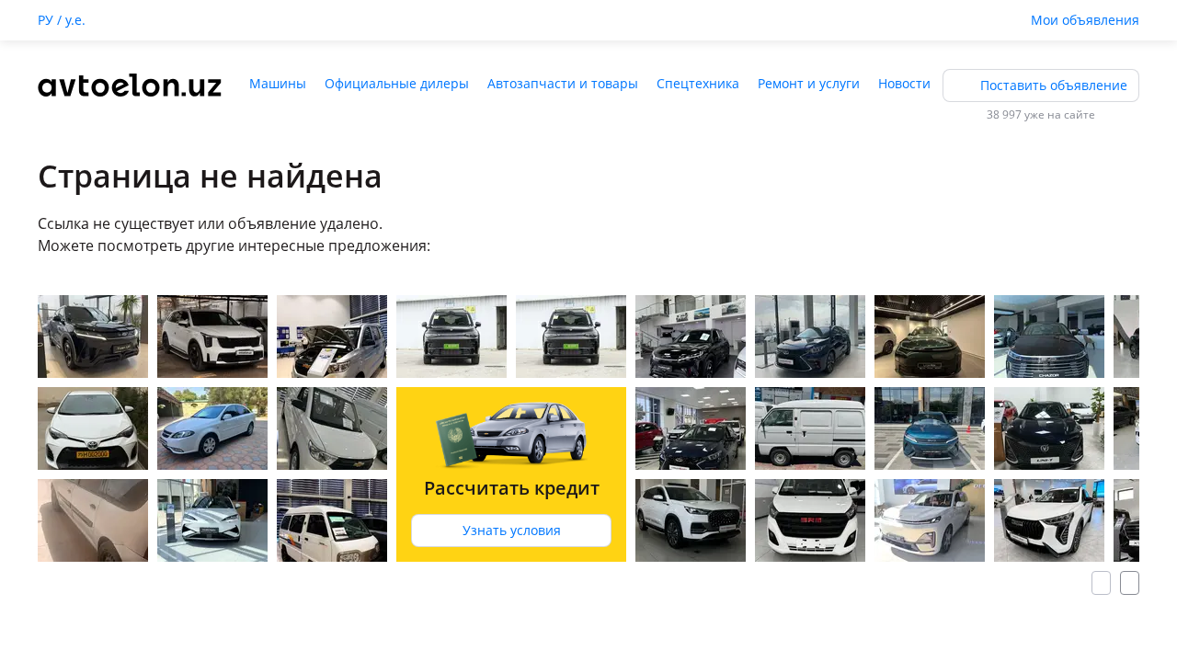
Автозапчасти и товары (562, 83)
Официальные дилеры (397, 83)
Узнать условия (512, 530)
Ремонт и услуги (809, 83)
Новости (904, 83)
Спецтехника (698, 83)
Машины (277, 83)
